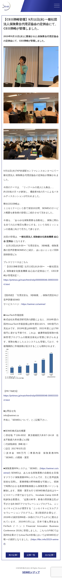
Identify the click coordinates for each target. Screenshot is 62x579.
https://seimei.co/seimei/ (33, 304)
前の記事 (13, 555)
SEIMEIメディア (31, 572)
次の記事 (49, 555)
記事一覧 (31, 555)
